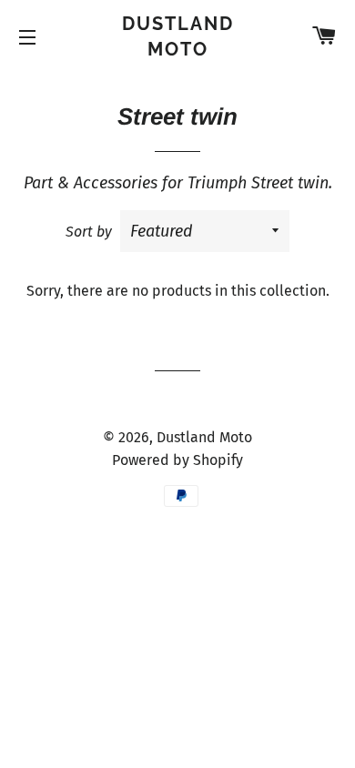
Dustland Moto (178, 36)
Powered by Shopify (177, 460)
